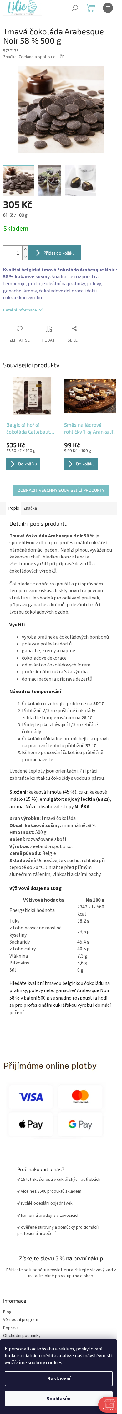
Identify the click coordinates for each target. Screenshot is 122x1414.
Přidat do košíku (59, 252)
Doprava (11, 1328)
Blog (7, 1312)
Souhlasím (59, 1398)
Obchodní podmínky (22, 1336)
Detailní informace (20, 310)
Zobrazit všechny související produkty (61, 490)
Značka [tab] (30, 508)
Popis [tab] (13, 508)
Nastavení (58, 1378)
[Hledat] (75, 8)
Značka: (34, 57)
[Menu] (108, 8)
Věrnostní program (20, 1320)
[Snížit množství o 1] (25, 256)
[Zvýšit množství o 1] (25, 249)
